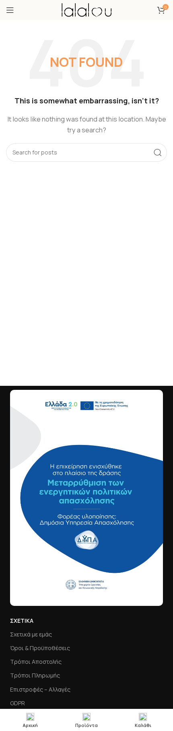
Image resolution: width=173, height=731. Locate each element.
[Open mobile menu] (10, 10)
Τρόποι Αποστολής (36, 661)
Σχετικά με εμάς (31, 634)
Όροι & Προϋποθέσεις (40, 648)
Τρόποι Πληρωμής (35, 675)
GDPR (17, 703)
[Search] (157, 152)
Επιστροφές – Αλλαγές (40, 689)
